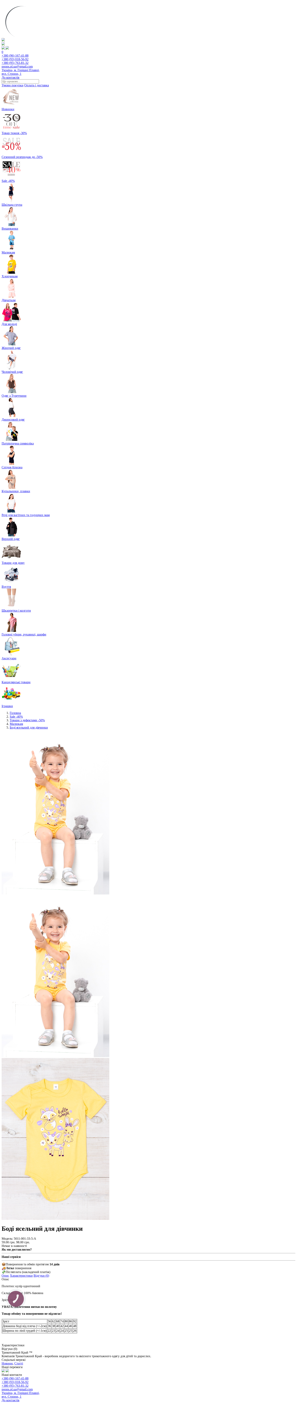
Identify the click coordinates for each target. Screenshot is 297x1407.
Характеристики (21, 1275)
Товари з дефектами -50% (27, 720)
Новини (7, 1363)
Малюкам (16, 724)
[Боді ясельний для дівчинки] (55, 893)
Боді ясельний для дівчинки (29, 727)
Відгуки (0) (41, 1275)
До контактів (10, 77)
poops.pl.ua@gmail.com (17, 66)
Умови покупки (12, 85)
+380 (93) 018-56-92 (15, 59)
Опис (5, 1275)
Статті (18, 1363)
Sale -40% (16, 716)
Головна (15, 713)
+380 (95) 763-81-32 (15, 63)
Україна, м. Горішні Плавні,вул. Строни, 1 (21, 71)
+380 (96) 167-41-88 (15, 55)
